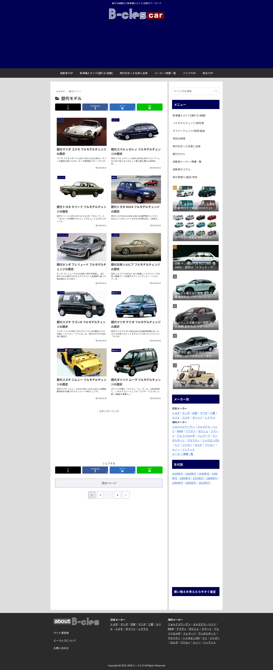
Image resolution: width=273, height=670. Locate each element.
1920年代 (177, 473)
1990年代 (177, 483)
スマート (206, 629)
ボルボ (198, 445)
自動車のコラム (181, 169)
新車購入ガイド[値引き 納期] (189, 115)
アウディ (191, 431)
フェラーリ (203, 436)
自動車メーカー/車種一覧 (187, 161)
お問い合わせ (61, 648)
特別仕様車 (179, 138)
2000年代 (190, 483)
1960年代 (185, 478)
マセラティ (193, 440)
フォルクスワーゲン (183, 427)
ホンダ (186, 413)
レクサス (210, 417)
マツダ (203, 413)
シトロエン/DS (210, 440)
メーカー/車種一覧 (182, 454)
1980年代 (211, 478)
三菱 (212, 413)
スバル (176, 417)
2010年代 (204, 483)
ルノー (176, 449)
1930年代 (190, 473)
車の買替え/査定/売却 (185, 177)
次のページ (108, 483)
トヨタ (176, 413)
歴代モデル (179, 154)
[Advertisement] (136, 44)
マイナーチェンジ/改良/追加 (189, 131)
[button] (216, 91)
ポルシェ (203, 431)
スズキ (186, 417)
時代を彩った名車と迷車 (186, 146)
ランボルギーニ (207, 633)
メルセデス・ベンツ (204, 624)
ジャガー (187, 445)
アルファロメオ (186, 436)
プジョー (210, 445)
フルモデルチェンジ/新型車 (188, 123)
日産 (194, 413)
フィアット (188, 449)
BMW (180, 431)
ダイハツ (197, 417)
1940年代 (204, 473)
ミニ (177, 445)
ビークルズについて (65, 640)
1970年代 (198, 478)
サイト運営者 (61, 633)
